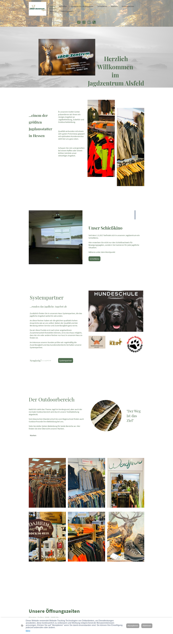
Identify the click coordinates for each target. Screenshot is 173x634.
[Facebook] (78, 22)
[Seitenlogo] (37, 9)
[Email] (89, 22)
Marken (33, 435)
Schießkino (94, 259)
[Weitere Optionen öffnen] (78, 11)
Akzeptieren (132, 626)
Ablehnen (146, 626)
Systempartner (65, 360)
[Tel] (94, 22)
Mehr (28, 631)
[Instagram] (83, 22)
